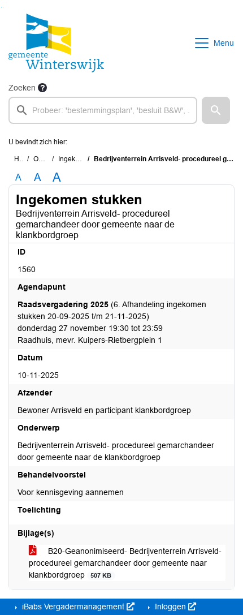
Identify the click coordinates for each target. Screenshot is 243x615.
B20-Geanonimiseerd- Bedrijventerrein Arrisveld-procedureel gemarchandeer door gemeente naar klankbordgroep (125, 563)
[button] (216, 110)
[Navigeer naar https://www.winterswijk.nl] (56, 43)
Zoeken (22, 87)
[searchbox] (102, 110)
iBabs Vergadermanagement (73, 606)
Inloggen (170, 606)
